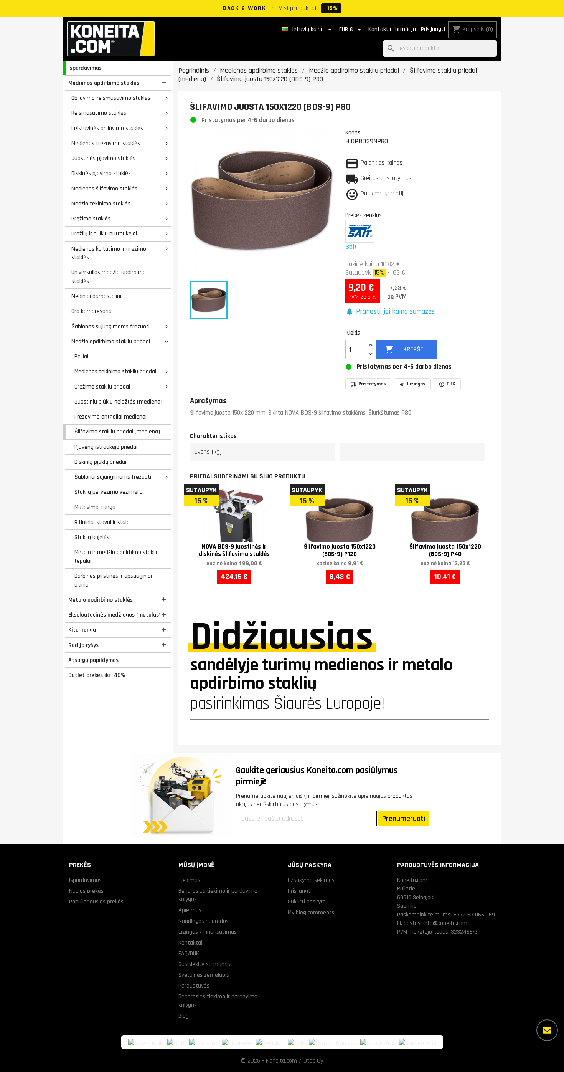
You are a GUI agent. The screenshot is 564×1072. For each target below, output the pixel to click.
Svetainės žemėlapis (203, 975)
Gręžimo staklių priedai (102, 386)
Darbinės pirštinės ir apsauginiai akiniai (113, 580)
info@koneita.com (445, 923)
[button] (390, 312)
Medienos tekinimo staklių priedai (115, 371)
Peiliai (81, 356)
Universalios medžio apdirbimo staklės (108, 276)
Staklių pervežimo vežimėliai (109, 492)
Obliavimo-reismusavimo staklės (110, 98)
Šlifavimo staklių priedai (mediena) (117, 431)
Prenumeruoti (403, 819)
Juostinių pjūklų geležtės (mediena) (118, 401)
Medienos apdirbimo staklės (103, 83)
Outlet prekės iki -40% (96, 675)
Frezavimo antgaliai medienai (110, 416)
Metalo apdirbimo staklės (100, 600)
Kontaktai (190, 942)
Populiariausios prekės (96, 901)
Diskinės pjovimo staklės (101, 173)
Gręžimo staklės (90, 218)
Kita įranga (82, 630)
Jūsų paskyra (309, 864)
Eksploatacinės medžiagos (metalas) (114, 615)
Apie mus (189, 910)
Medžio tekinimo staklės (100, 203)
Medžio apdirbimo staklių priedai (110, 341)
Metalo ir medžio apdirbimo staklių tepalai (116, 556)
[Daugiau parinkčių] (547, 1030)
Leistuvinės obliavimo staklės (107, 128)
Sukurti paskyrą (307, 901)
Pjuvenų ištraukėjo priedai (105, 447)
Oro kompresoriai (92, 311)
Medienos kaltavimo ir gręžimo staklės (108, 253)
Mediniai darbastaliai (96, 296)
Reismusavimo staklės (98, 113)
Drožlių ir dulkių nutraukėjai (104, 233)
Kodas (352, 132)
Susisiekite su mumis (204, 964)
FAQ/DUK (188, 953)
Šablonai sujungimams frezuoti (112, 477)
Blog (183, 1016)
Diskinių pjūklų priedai (100, 462)
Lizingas (416, 383)
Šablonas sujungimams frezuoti (110, 326)
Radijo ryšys (83, 645)
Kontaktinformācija (392, 29)
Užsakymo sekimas (311, 880)
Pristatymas (372, 383)
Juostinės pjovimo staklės (103, 158)
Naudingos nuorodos (203, 921)
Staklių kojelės (91, 537)
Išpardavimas (85, 68)
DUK (451, 383)
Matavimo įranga (94, 507)
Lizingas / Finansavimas (207, 932)
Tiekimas (189, 880)
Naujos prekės (86, 891)
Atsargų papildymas (93, 660)
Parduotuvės (193, 985)
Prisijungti (433, 29)
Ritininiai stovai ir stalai (102, 522)
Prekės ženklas (363, 215)
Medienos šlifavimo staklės (104, 188)
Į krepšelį (406, 349)
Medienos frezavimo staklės (105, 143)
